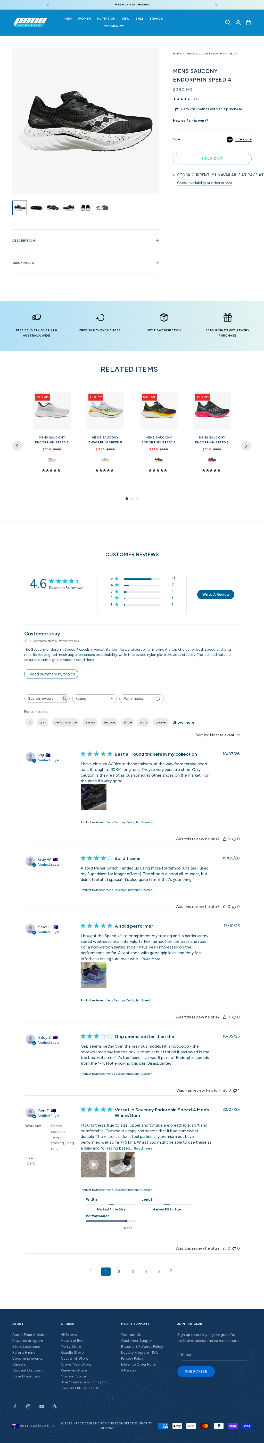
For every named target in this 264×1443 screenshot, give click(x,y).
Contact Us (131, 1335)
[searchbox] (42, 699)
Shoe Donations (26, 1376)
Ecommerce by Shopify (133, 1423)
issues (90, 722)
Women (84, 18)
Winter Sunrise (105, 459)
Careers (19, 1364)
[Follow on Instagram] (28, 1406)
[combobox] (94, 698)
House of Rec (72, 1340)
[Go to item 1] (19, 208)
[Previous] (17, 446)
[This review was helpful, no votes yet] (224, 838)
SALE (140, 18)
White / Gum (51, 459)
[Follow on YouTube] (41, 1406)
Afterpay (128, 1370)
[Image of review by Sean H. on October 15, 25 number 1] (93, 975)
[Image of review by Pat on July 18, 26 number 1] (93, 797)
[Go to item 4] (69, 208)
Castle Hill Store (74, 1358)
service (109, 722)
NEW (125, 18)
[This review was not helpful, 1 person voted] (235, 1090)
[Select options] (65, 424)
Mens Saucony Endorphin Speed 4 (212, 53)
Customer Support (137, 1340)
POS (104, 1423)
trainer (161, 722)
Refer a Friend (24, 1352)
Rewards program (27, 1340)
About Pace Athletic (29, 1335)
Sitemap (107, 1428)
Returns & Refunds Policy (142, 1346)
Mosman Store (73, 1376)
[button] (93, 1164)
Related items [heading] (129, 369)
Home (177, 53)
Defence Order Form (138, 1364)
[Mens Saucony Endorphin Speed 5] (52, 410)
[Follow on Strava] (55, 1406)
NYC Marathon (212, 459)
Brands (156, 18)
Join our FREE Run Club (80, 1388)
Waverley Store (74, 1370)
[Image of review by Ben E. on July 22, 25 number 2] (122, 1164)
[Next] (246, 446)
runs (143, 722)
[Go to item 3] (52, 208)
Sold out (212, 159)
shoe (127, 722)
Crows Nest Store (76, 1364)
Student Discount (27, 1370)
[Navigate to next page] (173, 1270)
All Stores (69, 1335)
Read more (151, 959)
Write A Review (215, 594)
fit (29, 722)
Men (68, 18)
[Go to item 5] (85, 208)
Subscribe (196, 1371)
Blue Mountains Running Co (84, 1382)
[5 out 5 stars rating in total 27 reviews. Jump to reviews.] (52, 470)
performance (65, 722)
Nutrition (106, 18)
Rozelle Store (72, 1352)
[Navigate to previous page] (92, 1270)
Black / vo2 (158, 459)
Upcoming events (27, 1358)
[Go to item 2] (36, 208)
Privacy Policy (132, 1358)
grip (42, 722)
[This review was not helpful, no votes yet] (234, 838)
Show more (183, 722)
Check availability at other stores (204, 183)
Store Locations (26, 1346)
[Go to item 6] (102, 208)
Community (114, 26)
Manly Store (71, 1346)
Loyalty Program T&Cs (140, 1352)
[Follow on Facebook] (15, 1406)
